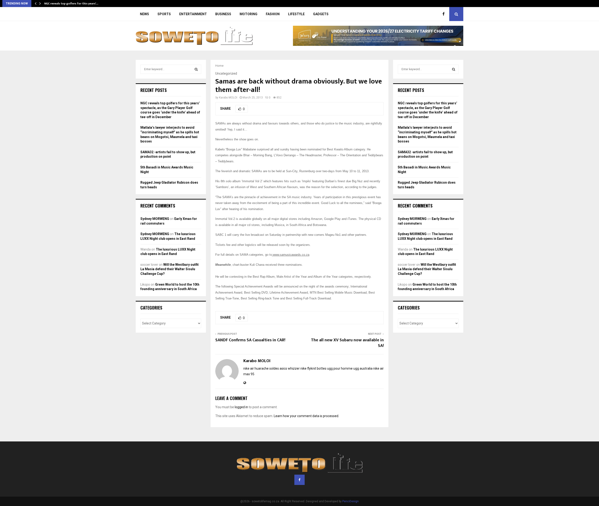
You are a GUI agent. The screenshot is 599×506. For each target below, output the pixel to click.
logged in (241, 407)
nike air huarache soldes (261, 368)
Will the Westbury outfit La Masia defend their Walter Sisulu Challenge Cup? (169, 269)
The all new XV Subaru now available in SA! (347, 343)
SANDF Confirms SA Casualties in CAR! (250, 340)
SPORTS (164, 14)
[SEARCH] (196, 69)
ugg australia (363, 368)
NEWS (144, 14)
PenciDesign (350, 501)
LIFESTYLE (296, 14)
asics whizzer (290, 368)
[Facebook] (444, 14)
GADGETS (321, 14)
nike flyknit (308, 368)
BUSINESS (223, 14)
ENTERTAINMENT (193, 14)
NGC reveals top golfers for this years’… (71, 3)
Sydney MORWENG (154, 219)
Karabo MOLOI (228, 97)
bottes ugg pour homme (335, 368)
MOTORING (248, 14)
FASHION (273, 14)
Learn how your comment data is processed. (306, 416)
